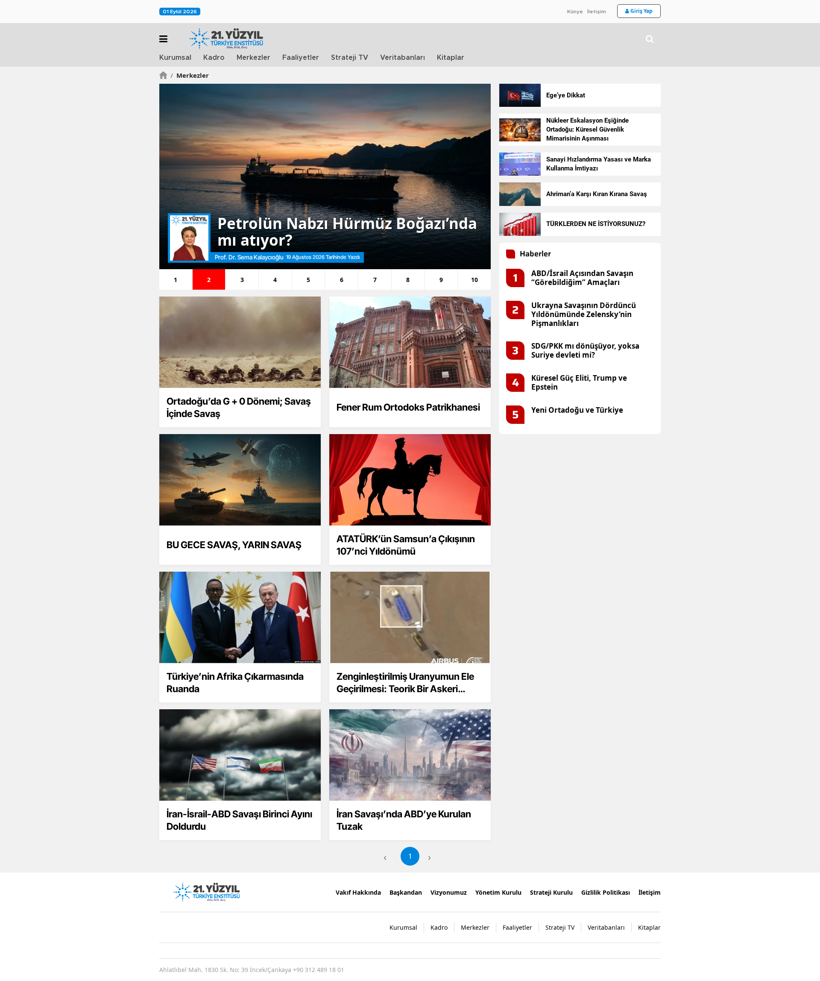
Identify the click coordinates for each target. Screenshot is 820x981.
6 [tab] (341, 280)
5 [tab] (308, 280)
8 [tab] (408, 280)
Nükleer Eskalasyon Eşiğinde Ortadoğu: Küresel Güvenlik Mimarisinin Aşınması (587, 129)
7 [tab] (375, 280)
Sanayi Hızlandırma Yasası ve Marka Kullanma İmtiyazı (598, 164)
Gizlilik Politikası (605, 892)
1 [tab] (175, 280)
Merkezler (253, 57)
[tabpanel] (325, 176)
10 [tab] (474, 280)
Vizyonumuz (448, 892)
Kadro (214, 57)
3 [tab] (242, 280)
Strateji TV (349, 57)
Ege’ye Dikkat (565, 95)
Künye (575, 11)
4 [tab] (275, 280)
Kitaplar (450, 57)
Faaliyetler (300, 57)
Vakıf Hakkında (358, 892)
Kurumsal (175, 57)
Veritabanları (402, 57)
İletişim (596, 11)
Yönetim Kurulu (498, 892)
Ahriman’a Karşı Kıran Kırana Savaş (596, 194)
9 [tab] (441, 280)
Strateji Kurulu (551, 892)
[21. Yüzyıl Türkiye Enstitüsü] (206, 891)
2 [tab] (209, 280)
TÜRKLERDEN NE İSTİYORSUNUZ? (595, 224)
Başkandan (406, 892)
